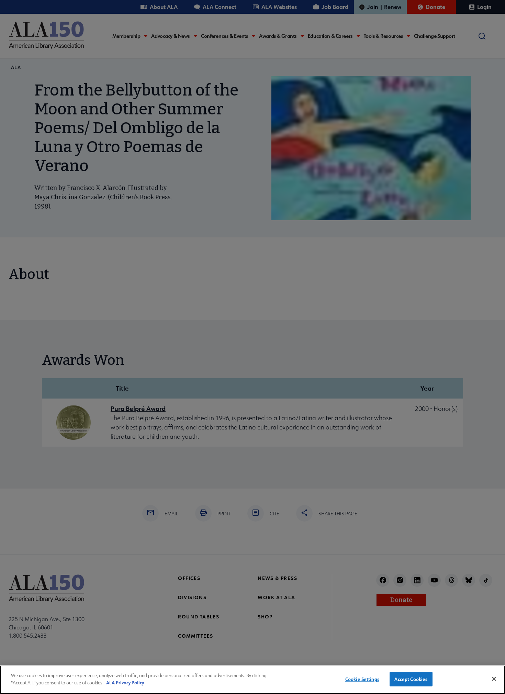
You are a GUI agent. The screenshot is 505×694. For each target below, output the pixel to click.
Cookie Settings (362, 679)
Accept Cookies (410, 679)
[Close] (494, 678)
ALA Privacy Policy (125, 682)
